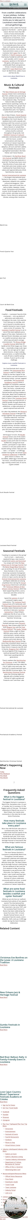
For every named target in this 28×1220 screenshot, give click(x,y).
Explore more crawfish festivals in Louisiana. (14, 364)
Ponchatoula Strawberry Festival (14, 381)
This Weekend (5, 774)
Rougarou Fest (14, 649)
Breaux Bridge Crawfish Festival (15, 343)
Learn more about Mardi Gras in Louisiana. (14, 77)
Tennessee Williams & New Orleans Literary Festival (13, 588)
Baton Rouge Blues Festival (14, 567)
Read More (3, 965)
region (15, 53)
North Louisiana (16, 55)
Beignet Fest (11, 627)
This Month (4, 778)
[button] (14, 1174)
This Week (3, 776)
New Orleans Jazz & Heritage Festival (12, 564)
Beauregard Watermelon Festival (15, 606)
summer (14, 598)
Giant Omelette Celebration (14, 454)
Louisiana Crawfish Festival (11, 330)
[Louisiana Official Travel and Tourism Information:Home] (14, 5)
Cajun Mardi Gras (16, 69)
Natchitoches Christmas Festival (14, 672)
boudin (3, 441)
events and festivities (17, 561)
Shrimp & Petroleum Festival (14, 412)
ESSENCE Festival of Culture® (14, 135)
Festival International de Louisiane (14, 175)
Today (2, 772)
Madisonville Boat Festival (12, 641)
